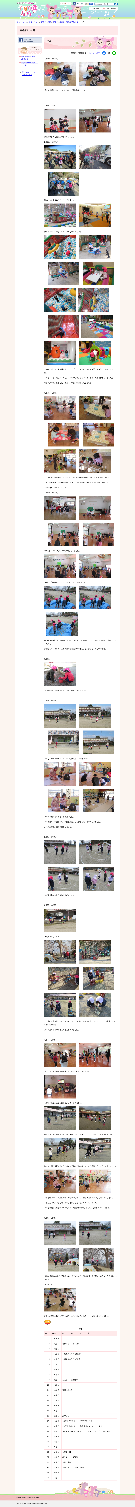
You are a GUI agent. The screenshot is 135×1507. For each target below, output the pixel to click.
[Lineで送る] (114, 53)
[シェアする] (104, 53)
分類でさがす (34, 22)
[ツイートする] (109, 53)
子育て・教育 (46, 22)
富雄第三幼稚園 (72, 22)
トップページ (22, 22)
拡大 (86, 4)
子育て (55, 22)
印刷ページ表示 (95, 53)
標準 (91, 4)
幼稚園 (62, 22)
